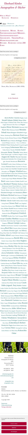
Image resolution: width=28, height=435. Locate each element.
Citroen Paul (14, 203)
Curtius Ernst (14, 173)
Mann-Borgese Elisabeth (15, 132)
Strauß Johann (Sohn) (10, 120)
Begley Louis (23, 118)
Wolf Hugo (19, 293)
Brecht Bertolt (17, 313)
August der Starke (8, 157)
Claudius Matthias (12, 219)
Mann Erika (22, 120)
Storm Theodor (14, 152)
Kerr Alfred (17, 241)
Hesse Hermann (13, 127)
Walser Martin (23, 152)
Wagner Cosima (23, 154)
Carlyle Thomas (15, 235)
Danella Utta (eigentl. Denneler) (13, 311)
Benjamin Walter (7, 272)
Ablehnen (14, 427)
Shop (4, 23)
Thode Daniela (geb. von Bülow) (10, 154)
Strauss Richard (18, 243)
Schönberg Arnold (22, 173)
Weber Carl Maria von (12, 198)
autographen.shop (8, 383)
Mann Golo (20, 206)
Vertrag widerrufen (6, 407)
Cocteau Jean (10, 291)
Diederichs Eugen (7, 325)
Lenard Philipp (6, 143)
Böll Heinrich (18, 195)
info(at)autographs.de (7, 374)
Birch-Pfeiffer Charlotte (12, 118)
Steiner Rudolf (9, 208)
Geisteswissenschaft (9, 35)
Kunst (20, 30)
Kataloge (5, 18)
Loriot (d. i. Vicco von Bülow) (18, 143)
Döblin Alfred (20, 200)
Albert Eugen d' (5, 122)
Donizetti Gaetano (12, 300)
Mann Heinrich (18, 178)
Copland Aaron (12, 293)
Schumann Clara (23, 219)
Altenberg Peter (9, 135)
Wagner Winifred (16, 171)
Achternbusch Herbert (17, 323)
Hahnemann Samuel (7, 186)
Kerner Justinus (14, 250)
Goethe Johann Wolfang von (15, 164)
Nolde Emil (8, 169)
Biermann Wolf (23, 127)
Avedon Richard (9, 138)
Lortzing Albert (6, 250)
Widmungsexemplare (9, 40)
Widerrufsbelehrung (6, 405)
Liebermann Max (17, 147)
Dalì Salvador (18, 283)
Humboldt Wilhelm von (15, 277)
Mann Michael (5, 277)
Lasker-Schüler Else (5, 288)
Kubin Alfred (5, 235)
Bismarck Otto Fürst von (13, 124)
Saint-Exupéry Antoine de (19, 211)
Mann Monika (13, 280)
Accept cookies (14, 423)
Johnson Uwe (24, 233)
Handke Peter (11, 216)
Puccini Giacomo (21, 157)
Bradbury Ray (6, 270)
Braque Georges (22, 275)
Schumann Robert (9, 296)
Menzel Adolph (14, 223)
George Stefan (22, 270)
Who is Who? (5, 16)
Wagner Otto (17, 291)
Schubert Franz (6, 145)
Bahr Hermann (21, 268)
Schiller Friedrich (10, 181)
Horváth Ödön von (21, 248)
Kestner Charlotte (14, 225)
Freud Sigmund (9, 258)
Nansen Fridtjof (17, 138)
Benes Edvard (23, 300)
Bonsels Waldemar (19, 208)
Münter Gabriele (10, 190)
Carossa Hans (10, 328)
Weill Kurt (16, 272)
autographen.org (9, 381)
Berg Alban (3, 233)
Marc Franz (16, 188)
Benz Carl (9, 211)
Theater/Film (17, 38)
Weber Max (20, 122)
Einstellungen (14, 431)
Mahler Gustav (21, 285)
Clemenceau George (5, 320)
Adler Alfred (17, 308)
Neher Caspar (4, 303)
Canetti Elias (4, 206)
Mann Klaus (19, 296)
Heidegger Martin (21, 141)
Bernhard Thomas (11, 184)
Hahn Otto (9, 233)
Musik (13, 30)
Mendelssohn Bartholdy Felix (9, 159)
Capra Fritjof (9, 178)
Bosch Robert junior (18, 325)
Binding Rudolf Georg (17, 145)
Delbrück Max (13, 122)
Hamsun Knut (10, 166)
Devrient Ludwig (11, 315)
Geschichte (5, 38)
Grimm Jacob (19, 181)
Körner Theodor (10, 150)
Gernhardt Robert (15, 306)
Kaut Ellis (16, 263)
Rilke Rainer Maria (16, 288)
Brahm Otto (13, 246)
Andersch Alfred (6, 213)
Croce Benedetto (9, 313)
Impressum (4, 403)
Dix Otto (21, 246)
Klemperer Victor (11, 248)
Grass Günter (9, 241)
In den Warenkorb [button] (13, 98)
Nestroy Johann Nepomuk (16, 265)
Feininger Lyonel (17, 320)
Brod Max (9, 228)
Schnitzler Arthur (13, 253)
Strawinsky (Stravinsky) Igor (8, 221)
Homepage (14, 18)
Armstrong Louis (9, 238)
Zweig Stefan (22, 280)
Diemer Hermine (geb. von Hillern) (15, 230)
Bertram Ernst (18, 135)
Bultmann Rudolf (14, 130)
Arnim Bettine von (6, 330)
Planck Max (6, 130)
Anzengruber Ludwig (21, 328)
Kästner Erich (12, 206)
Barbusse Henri (23, 184)
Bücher (3, 43)
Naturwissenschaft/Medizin (12, 33)
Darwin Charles (9, 243)
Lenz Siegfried (22, 203)
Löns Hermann (12, 298)
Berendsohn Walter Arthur (16, 260)
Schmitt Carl (16, 233)
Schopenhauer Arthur (15, 303)
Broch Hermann (11, 268)
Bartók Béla (19, 238)
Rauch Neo (9, 308)
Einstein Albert (17, 228)
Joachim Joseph (17, 169)
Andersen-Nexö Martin (8, 283)
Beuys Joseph (15, 270)
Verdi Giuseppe (19, 216)
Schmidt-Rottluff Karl (9, 176)
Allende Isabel (11, 200)
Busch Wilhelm (11, 140)
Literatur (4, 30)
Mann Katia (15, 330)
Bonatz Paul (9, 263)
